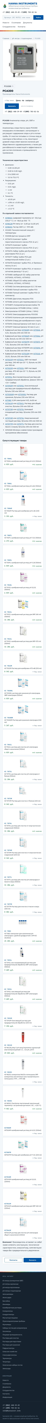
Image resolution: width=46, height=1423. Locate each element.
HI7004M (25, 330)
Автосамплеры (8, 1294)
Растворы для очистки (11, 1338)
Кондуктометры (8, 1314)
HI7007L (36, 342)
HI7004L (36, 330)
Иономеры (6, 1304)
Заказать (12, 106)
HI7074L (20, 418)
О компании (16, 23)
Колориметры (8, 1311)
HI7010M (25, 354)
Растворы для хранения (11, 1345)
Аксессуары (7, 1298)
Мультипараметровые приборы (14, 1321)
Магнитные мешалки (10, 1318)
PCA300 (7, 86)
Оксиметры (7, 1331)
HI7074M (9, 418)
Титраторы (6, 1362)
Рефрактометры (8, 1348)
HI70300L (22, 394)
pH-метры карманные (10, 1284)
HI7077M (9, 424)
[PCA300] (23, 60)
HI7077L (20, 424)
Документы (27, 23)
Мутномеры (7, 1325)
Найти (38, 17)
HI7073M (9, 409)
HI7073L (20, 409)
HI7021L (20, 360)
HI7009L (36, 348)
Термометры (7, 1358)
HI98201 (9, 227)
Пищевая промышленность (12, 1335)
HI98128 (9, 224)
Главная (6, 38)
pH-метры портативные (11, 1287)
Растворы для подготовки (12, 1342)
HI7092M (9, 386)
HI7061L (20, 403)
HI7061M (9, 403)
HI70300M (9, 394)
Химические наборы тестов (12, 1365)
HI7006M (25, 336)
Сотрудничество (9, 27)
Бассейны (6, 1301)
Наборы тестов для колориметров (15, 1328)
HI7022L (20, 368)
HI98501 (9, 218)
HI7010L (36, 354)
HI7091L (8, 377)
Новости (6, 23)
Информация (7, 1397)
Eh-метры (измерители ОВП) (13, 1281)
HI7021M (9, 360)
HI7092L (20, 386)
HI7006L (36, 336)
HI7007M (25, 342)
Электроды (6, 1369)
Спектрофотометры (10, 1355)
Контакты (21, 27)
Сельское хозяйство (10, 1352)
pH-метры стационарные (22, 38)
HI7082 (8, 400)
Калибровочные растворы (12, 1308)
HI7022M (9, 368)
